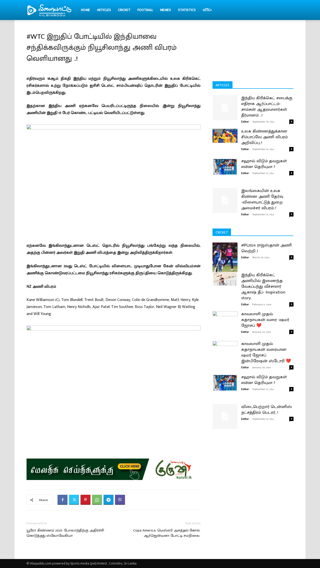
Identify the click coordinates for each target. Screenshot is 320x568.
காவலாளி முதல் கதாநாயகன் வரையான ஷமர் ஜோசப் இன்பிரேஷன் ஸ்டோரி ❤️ (266, 352)
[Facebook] (63, 500)
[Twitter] (74, 500)
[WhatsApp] (97, 500)
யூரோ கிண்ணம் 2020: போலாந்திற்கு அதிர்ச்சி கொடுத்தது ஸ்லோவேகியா (65, 533)
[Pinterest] (85, 500)
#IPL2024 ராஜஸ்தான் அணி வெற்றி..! (266, 248)
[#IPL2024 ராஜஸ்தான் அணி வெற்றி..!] (225, 258)
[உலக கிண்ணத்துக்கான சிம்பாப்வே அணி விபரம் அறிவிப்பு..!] (225, 135)
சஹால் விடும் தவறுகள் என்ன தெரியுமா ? (264, 164)
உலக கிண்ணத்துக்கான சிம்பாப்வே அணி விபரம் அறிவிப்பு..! (264, 137)
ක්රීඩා (207, 10)
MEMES (165, 10)
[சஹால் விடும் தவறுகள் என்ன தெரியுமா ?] (225, 166)
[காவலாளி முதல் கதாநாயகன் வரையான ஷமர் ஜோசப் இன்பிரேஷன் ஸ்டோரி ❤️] (225, 356)
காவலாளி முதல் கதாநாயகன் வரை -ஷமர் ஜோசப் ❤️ (265, 319)
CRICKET (124, 10)
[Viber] (120, 500)
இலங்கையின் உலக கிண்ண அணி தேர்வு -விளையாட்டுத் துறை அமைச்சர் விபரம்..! (262, 199)
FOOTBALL (145, 10)
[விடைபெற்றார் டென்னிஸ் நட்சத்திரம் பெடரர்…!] (225, 416)
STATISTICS (187, 10)
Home (85, 10)
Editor (245, 122)
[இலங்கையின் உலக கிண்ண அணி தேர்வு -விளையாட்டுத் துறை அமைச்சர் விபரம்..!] (225, 200)
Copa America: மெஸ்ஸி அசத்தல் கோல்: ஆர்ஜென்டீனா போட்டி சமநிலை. (166, 533)
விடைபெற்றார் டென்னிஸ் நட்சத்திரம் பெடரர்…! (266, 409)
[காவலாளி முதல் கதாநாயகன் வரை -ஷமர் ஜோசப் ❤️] (225, 326)
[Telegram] (109, 500)
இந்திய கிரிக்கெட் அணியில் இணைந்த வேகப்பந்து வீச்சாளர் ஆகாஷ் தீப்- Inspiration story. (263, 287)
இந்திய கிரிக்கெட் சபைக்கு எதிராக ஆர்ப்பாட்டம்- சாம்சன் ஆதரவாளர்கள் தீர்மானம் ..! (266, 106)
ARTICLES (104, 10)
